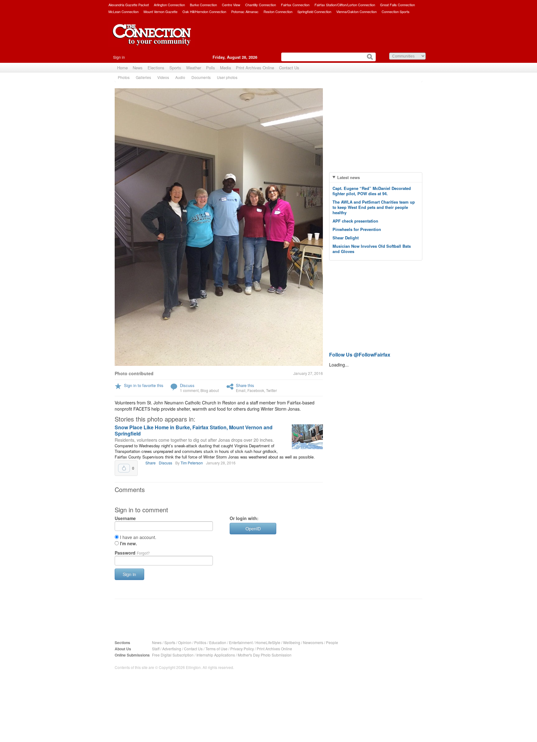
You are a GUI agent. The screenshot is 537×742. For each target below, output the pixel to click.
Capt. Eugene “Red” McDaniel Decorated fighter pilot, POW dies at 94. (372, 190)
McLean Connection (123, 11)
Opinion (184, 642)
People (332, 642)
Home (122, 68)
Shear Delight (346, 238)
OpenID (253, 528)
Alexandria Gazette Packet (128, 4)
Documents (201, 77)
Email (241, 390)
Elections (156, 68)
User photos (227, 77)
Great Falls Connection (397, 4)
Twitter (271, 390)
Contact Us (289, 68)
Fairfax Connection (295, 4)
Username (125, 518)
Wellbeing (291, 642)
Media (225, 68)
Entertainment (241, 642)
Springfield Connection (314, 11)
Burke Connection (203, 4)
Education (217, 642)
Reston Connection (278, 11)
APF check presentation (355, 221)
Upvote (124, 468)
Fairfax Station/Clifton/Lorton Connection (344, 4)
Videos (163, 77)
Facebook (255, 390)
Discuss (187, 385)
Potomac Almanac (245, 11)
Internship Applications (215, 654)
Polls (210, 68)
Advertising (171, 648)
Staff (155, 648)
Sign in (119, 57)
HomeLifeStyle (267, 642)
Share (150, 462)
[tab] (375, 177)
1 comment (189, 390)
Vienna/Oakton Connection (356, 11)
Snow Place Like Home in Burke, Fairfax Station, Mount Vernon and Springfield (194, 430)
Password (132, 553)
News (138, 68)
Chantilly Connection (260, 4)
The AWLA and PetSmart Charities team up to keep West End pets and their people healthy (374, 207)
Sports (175, 68)
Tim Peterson (192, 462)
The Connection (151, 39)
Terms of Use (216, 648)
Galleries (143, 77)
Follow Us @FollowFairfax (359, 354)
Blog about (209, 390)
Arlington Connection (169, 4)
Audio (180, 77)
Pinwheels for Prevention (357, 229)
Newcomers (313, 642)
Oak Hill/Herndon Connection (204, 11)
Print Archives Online (255, 68)
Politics (200, 642)
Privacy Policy (242, 648)
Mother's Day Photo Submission (264, 654)
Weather (193, 68)
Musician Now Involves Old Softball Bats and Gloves (372, 248)
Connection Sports (396, 11)
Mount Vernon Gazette (160, 11)
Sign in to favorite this (143, 385)
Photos (124, 77)
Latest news (348, 177)
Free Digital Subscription (173, 654)
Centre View (231, 4)
